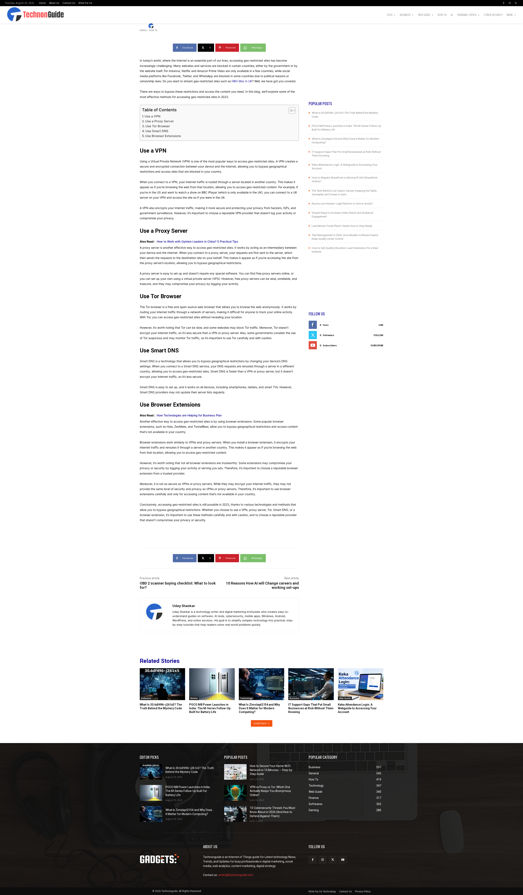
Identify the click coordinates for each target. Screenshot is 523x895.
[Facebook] (503, 3)
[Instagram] (509, 3)
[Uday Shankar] (151, 26)
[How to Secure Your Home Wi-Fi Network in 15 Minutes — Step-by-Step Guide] (235, 772)
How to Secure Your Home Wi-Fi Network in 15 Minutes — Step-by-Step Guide (271, 770)
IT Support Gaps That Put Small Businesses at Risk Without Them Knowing (310, 708)
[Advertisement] (346, 72)
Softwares (146, 698)
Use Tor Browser (157, 126)
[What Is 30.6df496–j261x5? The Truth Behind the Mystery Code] (162, 684)
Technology (246, 698)
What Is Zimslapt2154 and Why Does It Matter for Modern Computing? (259, 708)
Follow (378, 335)
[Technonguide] (21, 14)
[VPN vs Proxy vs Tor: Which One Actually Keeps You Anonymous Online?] (235, 793)
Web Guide (345, 698)
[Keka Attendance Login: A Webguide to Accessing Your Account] (360, 684)
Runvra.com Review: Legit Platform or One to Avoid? (342, 203)
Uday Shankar (168, 25)
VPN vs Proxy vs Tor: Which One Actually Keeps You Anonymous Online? (270, 791)
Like (381, 324)
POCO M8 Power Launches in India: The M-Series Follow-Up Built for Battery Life (209, 708)
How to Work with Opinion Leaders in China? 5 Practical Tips (197, 241)
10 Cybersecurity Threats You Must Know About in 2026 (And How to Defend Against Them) (272, 811)
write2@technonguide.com (235, 875)
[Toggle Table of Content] (290, 110)
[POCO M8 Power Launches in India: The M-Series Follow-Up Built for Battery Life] (212, 684)
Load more (260, 723)
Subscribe (377, 345)
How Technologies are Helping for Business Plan (189, 415)
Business (294, 698)
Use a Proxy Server (159, 121)
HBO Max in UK (242, 81)
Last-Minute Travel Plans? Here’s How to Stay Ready (342, 225)
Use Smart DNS (156, 131)
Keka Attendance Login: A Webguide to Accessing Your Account (357, 708)
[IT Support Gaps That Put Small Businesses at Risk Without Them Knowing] (311, 684)
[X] (516, 3)
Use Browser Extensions (163, 136)
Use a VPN (152, 116)
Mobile (194, 698)
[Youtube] (343, 860)
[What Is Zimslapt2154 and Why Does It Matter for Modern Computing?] (261, 684)
